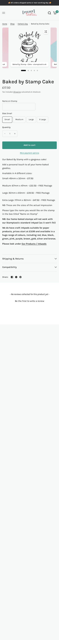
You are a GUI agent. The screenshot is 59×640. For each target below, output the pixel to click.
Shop (12, 24)
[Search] (49, 13)
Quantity (6, 127)
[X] (16, 277)
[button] (29, 301)
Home (4, 24)
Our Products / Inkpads (34, 243)
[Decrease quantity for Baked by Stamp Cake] (4, 133)
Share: (5, 277)
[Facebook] (12, 277)
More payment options (29, 153)
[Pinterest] (20, 277)
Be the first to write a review (29, 301)
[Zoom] (46, 31)
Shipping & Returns (13, 258)
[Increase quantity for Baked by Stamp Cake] (14, 133)
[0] (54, 13)
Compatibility (9, 267)
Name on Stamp (9, 101)
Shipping (17, 92)
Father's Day (23, 24)
